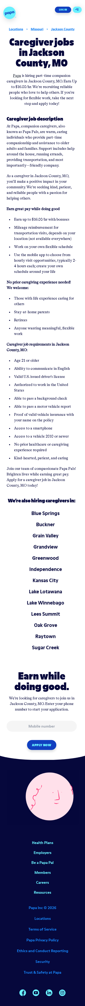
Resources (42, 892)
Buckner (45, 524)
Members (42, 872)
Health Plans (42, 842)
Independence (45, 569)
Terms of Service (42, 929)
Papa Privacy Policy (42, 940)
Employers (42, 852)
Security (42, 961)
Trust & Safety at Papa (42, 972)
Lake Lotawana (45, 591)
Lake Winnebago (45, 602)
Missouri (37, 29)
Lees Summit (45, 614)
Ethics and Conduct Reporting (42, 950)
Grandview (45, 546)
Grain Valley (46, 535)
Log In (63, 9)
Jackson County (62, 29)
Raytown (45, 636)
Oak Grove (45, 625)
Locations (16, 29)
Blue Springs (45, 513)
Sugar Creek (45, 647)
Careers (42, 882)
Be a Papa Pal (42, 862)
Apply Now (41, 745)
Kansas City (45, 580)
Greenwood (45, 558)
